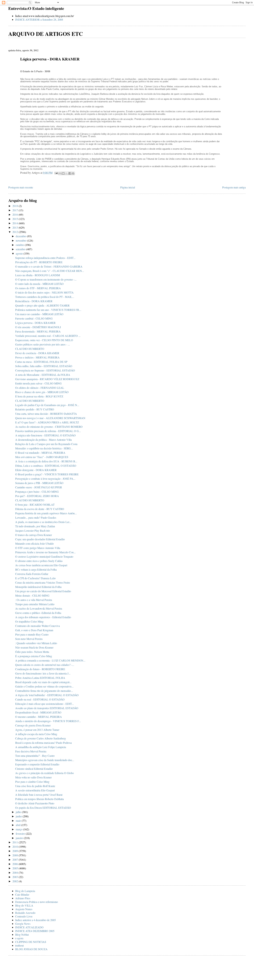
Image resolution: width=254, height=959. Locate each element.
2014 (15, 223)
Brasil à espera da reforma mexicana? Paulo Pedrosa (43, 742)
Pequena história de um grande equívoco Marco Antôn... (46, 513)
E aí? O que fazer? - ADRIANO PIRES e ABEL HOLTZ (47, 422)
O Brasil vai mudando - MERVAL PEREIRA (40, 452)
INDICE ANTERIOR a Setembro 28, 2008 (39, 19)
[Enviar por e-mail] (60, 173)
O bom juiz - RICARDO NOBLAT (35, 504)
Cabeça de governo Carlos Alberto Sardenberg (40, 738)
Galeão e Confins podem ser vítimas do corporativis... (44, 686)
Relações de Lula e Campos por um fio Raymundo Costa (46, 444)
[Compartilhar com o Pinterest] (73, 173)
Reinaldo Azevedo (25, 912)
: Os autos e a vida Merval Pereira (33, 600)
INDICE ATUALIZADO (29, 927)
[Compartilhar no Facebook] (70, 173)
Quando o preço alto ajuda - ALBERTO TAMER (42, 305)
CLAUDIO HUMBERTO (29, 348)
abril (18, 825)
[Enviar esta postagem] (55, 172)
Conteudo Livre (23, 916)
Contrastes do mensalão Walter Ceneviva (37, 626)
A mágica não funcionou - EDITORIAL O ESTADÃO (45, 435)
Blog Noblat (22, 934)
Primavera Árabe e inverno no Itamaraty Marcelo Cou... (45, 552)
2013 (15, 227)
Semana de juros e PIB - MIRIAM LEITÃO (39, 483)
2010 (15, 846)
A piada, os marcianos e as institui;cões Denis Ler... (43, 522)
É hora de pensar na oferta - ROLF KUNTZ (39, 396)
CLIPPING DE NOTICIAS (30, 942)
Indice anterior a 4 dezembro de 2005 (35, 920)
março (19, 829)
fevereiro (21, 833)
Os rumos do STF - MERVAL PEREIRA (38, 288)
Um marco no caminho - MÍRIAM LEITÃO (39, 314)
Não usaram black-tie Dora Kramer (34, 647)
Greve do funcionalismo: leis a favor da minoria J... (42, 673)
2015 (15, 219)
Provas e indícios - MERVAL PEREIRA (37, 357)
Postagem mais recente (20, 187)
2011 (15, 842)
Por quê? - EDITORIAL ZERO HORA (37, 496)
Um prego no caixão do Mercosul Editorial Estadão (43, 591)
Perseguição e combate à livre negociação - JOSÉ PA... (45, 478)
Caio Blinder (22, 894)
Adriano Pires (22, 898)
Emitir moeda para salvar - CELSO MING (38, 383)
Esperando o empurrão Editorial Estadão (37, 764)
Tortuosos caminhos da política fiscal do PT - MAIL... (44, 297)
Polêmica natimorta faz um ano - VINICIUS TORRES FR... (48, 310)
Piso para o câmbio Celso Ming (32, 781)
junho (19, 816)
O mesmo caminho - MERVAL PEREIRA (38, 716)
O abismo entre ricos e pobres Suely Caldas (39, 561)
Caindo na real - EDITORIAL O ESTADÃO (40, 699)
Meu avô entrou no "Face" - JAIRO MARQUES (41, 457)
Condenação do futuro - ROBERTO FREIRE (40, 669)
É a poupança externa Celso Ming (33, 656)
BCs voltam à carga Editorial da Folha (36, 569)
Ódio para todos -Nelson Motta (32, 652)
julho (19, 812)
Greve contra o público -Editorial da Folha (38, 613)
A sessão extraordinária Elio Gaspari (35, 790)
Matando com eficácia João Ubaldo (34, 543)
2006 (15, 864)
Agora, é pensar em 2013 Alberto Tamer (37, 729)
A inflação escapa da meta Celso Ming (36, 734)
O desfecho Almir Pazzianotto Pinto (34, 803)
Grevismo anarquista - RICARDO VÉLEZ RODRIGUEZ (47, 379)
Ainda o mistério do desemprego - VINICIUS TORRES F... (48, 721)
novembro (21, 240)
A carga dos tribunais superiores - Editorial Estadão (43, 617)
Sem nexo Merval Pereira (29, 639)
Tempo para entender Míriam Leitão (34, 604)
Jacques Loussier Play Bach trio (32, 530)
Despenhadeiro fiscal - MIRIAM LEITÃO (38, 712)
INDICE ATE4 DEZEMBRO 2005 (34, 931)
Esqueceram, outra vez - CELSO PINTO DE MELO (44, 340)
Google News (22, 923)
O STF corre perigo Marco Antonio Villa (37, 548)
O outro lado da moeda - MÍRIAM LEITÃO (39, 284)
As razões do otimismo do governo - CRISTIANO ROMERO (49, 426)
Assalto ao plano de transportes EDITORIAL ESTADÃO (46, 708)
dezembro (21, 236)
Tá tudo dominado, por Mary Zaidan (35, 526)
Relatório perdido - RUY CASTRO (34, 409)
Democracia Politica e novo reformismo (36, 902)
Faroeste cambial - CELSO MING (34, 318)
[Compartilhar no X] (66, 173)
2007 (15, 859)
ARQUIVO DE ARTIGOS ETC (45, 34)
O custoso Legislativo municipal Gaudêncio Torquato (44, 556)
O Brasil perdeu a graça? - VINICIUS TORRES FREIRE (47, 474)
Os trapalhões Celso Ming (29, 621)
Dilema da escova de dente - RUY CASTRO (39, 509)
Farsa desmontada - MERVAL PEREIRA (38, 331)
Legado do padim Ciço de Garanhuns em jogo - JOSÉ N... (47, 405)
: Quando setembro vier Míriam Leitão (36, 643)
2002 (15, 881)
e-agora (19, 938)
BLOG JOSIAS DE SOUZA (31, 949)
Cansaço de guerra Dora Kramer (33, 725)
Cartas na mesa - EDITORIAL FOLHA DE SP (41, 361)
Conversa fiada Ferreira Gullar (31, 574)
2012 (15, 232)
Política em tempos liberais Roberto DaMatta (39, 799)
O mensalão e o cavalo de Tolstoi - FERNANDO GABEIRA (48, 266)
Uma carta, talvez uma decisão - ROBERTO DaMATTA (46, 413)
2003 (15, 877)
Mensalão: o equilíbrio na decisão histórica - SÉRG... (44, 448)
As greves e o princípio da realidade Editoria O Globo (44, 773)
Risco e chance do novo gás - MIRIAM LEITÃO (42, 392)
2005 (15, 868)
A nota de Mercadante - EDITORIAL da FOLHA (42, 374)
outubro (20, 245)
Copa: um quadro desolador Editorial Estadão (40, 539)
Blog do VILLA (24, 905)
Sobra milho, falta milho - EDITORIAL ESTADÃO (43, 366)
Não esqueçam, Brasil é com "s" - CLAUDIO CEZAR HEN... (49, 271)
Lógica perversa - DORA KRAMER (35, 323)
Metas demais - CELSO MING (32, 595)
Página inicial (127, 187)
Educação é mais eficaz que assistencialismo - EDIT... (44, 703)
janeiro (20, 838)
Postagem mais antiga (234, 187)
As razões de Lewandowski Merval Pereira (38, 608)
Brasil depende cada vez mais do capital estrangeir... (43, 682)
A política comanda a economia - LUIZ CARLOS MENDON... (50, 660)
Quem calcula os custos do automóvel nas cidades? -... (44, 665)
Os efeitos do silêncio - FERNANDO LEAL (39, 387)
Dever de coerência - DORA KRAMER (37, 353)
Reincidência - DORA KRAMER (34, 301)
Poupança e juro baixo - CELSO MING (37, 491)
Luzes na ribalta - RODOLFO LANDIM (37, 275)
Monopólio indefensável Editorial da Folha (38, 587)
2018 (15, 206)
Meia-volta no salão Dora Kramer (33, 777)
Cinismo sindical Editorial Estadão (34, 768)
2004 (15, 872)
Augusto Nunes (23, 909)
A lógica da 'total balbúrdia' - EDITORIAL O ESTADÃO (47, 695)
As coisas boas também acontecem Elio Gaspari (41, 565)
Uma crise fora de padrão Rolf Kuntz (35, 786)
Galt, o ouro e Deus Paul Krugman (34, 630)
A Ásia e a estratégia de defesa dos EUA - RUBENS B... (46, 461)
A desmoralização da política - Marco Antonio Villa (43, 439)
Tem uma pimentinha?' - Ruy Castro (35, 755)
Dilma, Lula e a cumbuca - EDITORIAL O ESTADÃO (45, 465)
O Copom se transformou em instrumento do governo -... (46, 279)
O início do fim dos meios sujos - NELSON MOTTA (44, 292)
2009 (15, 851)
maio (19, 820)
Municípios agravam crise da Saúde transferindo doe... (44, 760)
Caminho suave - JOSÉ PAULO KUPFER (38, 487)
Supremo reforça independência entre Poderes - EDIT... (45, 258)
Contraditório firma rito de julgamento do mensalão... (44, 690)
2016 (15, 214)
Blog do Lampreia (25, 891)
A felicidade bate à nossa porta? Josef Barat (38, 794)
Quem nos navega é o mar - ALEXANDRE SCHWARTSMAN (50, 418)
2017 (15, 210)
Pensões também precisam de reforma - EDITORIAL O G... (48, 431)
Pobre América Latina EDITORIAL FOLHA (40, 678)
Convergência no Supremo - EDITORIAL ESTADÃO (45, 370)
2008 (15, 855)
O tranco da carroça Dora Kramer (33, 535)
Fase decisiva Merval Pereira (30, 751)
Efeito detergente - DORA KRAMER (36, 470)
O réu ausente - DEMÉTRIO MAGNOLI (38, 327)
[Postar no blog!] (63, 173)
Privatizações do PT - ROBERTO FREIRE (39, 262)
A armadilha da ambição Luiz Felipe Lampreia (40, 747)
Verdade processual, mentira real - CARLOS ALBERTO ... (48, 336)
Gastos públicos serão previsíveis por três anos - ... (42, 344)
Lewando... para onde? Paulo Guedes (35, 517)
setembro (21, 249)
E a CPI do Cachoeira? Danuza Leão (35, 578)
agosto (19, 253)
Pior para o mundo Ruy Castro (32, 634)
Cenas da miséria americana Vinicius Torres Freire (42, 582)
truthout (19, 945)
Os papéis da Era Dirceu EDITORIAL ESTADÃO (43, 807)
